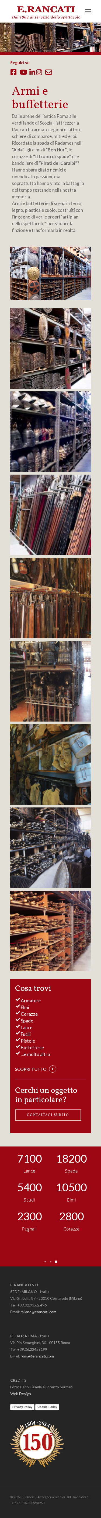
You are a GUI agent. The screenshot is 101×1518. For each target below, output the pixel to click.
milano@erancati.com (38, 1311)
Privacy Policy (22, 1407)
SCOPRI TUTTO (31, 1069)
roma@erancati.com (37, 1356)
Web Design (20, 1393)
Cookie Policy (47, 1407)
